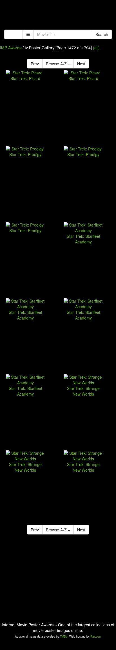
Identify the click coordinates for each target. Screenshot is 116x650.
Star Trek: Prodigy (25, 154)
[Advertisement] (58, 15)
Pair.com (95, 636)
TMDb (64, 636)
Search (101, 34)
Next (81, 63)
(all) (96, 47)
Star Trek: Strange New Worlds (83, 391)
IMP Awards (10, 47)
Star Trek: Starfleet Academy (83, 239)
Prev (35, 63)
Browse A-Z (57, 63)
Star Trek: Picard (25, 78)
